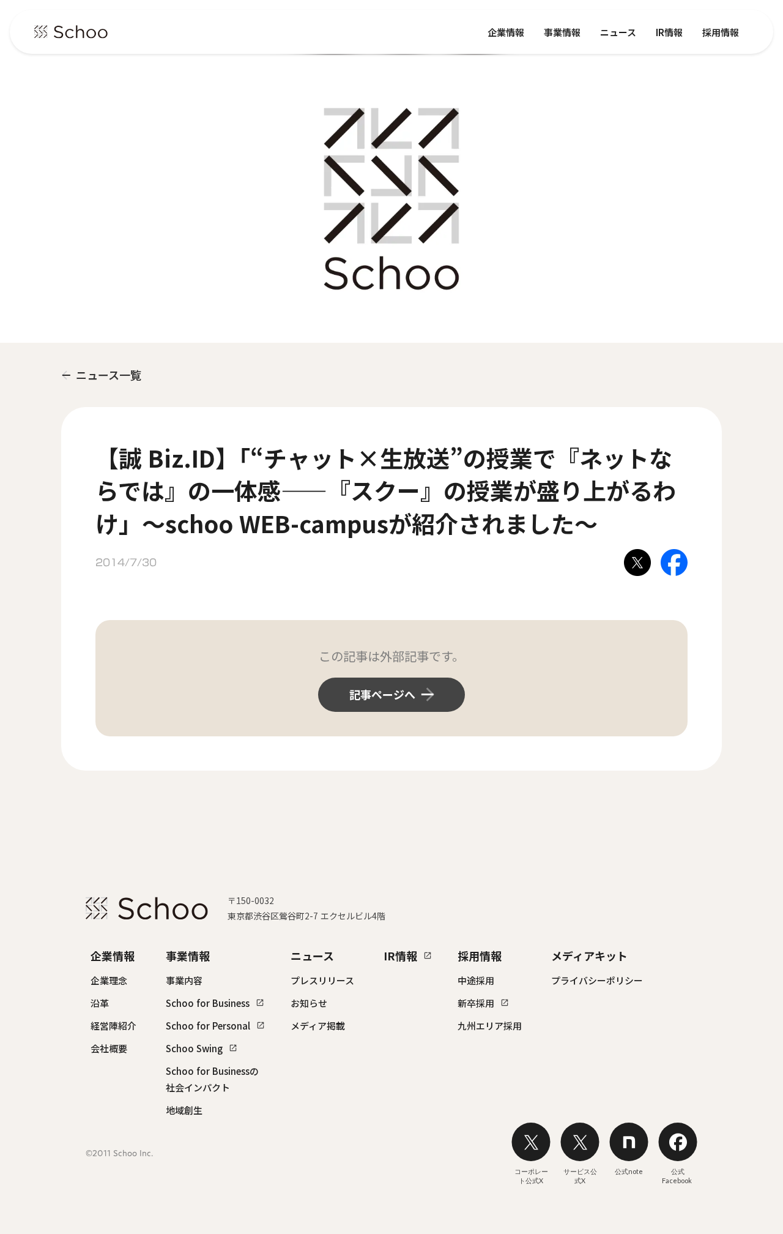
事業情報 (562, 32)
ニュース (618, 32)
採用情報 (720, 32)
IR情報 (669, 32)
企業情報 (506, 32)
